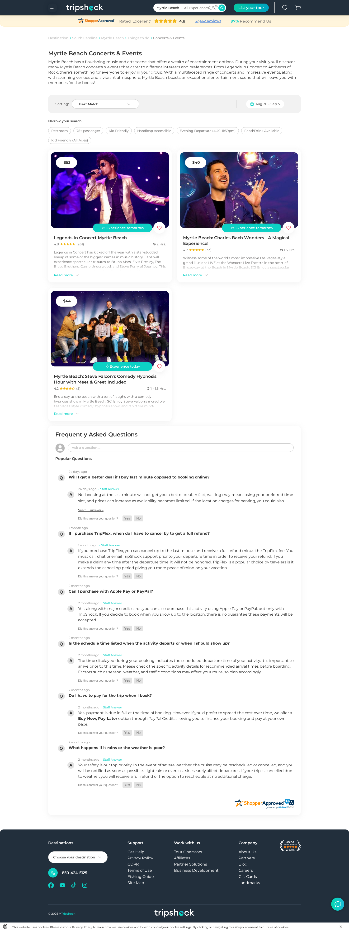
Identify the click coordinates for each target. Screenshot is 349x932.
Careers (246, 870)
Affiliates (182, 858)
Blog (243, 864)
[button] (127, 518)
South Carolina (84, 38)
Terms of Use (139, 870)
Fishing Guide (140, 876)
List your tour (251, 7)
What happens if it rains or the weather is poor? (117, 747)
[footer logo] (174, 914)
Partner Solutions (190, 864)
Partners (247, 858)
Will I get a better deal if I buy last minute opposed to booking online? (139, 477)
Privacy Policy (140, 858)
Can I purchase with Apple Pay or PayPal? (111, 591)
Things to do (138, 38)
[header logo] (80, 7)
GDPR (133, 864)
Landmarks (249, 882)
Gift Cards (248, 876)
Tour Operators (188, 852)
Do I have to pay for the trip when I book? (110, 695)
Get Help (135, 852)
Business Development (196, 870)
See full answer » (91, 510)
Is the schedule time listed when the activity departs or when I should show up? (149, 643)
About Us (247, 852)
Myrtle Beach (112, 38)
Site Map (135, 882)
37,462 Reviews (208, 21)
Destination (58, 38)
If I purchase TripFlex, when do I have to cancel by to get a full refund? (139, 533)
